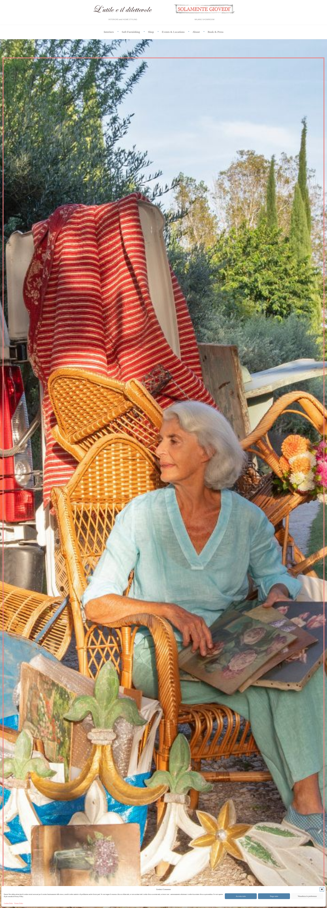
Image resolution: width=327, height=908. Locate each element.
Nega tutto (274, 896)
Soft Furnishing (131, 31)
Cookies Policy (8, 903)
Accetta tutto (241, 896)
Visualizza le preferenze (307, 896)
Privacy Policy (18, 903)
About (196, 31)
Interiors (109, 31)
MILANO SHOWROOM (204, 19)
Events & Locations (173, 31)
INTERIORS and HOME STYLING (122, 19)
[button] (322, 889)
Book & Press (215, 31)
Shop (151, 31)
